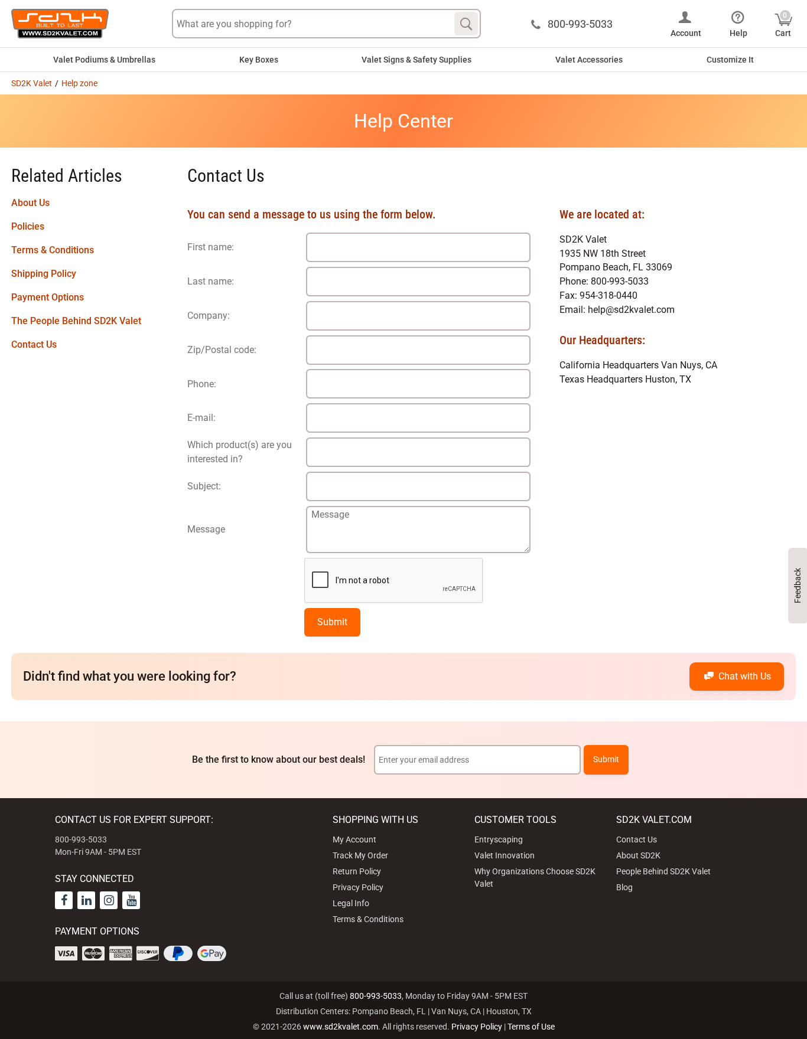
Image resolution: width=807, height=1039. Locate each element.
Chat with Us (744, 676)
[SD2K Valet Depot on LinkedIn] (86, 900)
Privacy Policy (358, 887)
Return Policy (357, 871)
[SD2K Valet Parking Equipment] (60, 23)
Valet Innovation (504, 855)
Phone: (201, 384)
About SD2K (638, 855)
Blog (624, 887)
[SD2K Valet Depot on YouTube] (131, 900)
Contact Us (34, 344)
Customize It (730, 59)
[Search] (466, 23)
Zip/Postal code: (221, 349)
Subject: (204, 486)
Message (206, 529)
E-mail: (201, 417)
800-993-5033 (376, 996)
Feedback (797, 585)
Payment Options (47, 297)
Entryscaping (498, 839)
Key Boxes (258, 59)
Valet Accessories (589, 59)
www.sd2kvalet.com (340, 1026)
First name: (210, 247)
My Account (354, 839)
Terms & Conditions (52, 250)
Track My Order (360, 855)
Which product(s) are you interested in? (239, 452)
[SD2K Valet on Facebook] (64, 900)
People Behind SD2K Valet (663, 871)
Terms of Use (531, 1026)
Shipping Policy (43, 273)
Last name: (210, 281)
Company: (208, 315)
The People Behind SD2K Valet (76, 320)
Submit (332, 622)
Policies (27, 226)
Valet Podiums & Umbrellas (104, 59)
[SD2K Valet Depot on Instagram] (109, 900)
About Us (30, 202)
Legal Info (351, 903)
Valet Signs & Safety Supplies (416, 59)
